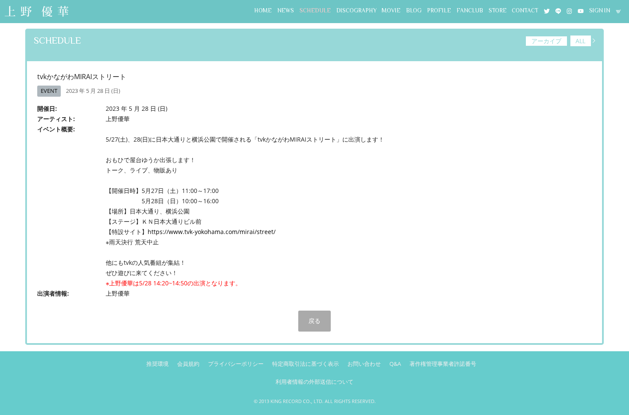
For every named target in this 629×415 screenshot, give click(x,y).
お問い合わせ (364, 364)
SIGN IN (599, 10)
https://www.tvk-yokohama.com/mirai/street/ (212, 232)
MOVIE (391, 10)
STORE (498, 10)
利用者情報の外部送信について (314, 381)
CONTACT (525, 10)
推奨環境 (157, 364)
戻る (314, 321)
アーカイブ (546, 41)
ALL (580, 41)
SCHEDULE (315, 10)
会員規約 (188, 364)
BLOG (413, 10)
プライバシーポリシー (236, 364)
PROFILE (439, 10)
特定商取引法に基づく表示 (305, 364)
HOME (263, 10)
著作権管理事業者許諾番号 (442, 364)
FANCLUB (470, 10)
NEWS (285, 10)
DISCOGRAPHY (356, 10)
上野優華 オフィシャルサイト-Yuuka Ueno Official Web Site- (36, 12)
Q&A (395, 364)
